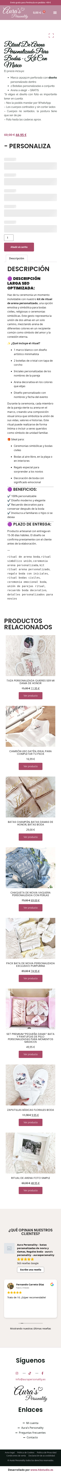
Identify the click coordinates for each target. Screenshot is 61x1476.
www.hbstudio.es (41, 1470)
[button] (55, 12)
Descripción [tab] (16, 258)
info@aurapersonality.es (31, 1379)
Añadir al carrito (19, 247)
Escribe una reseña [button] (30, 1269)
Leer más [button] (13, 1312)
